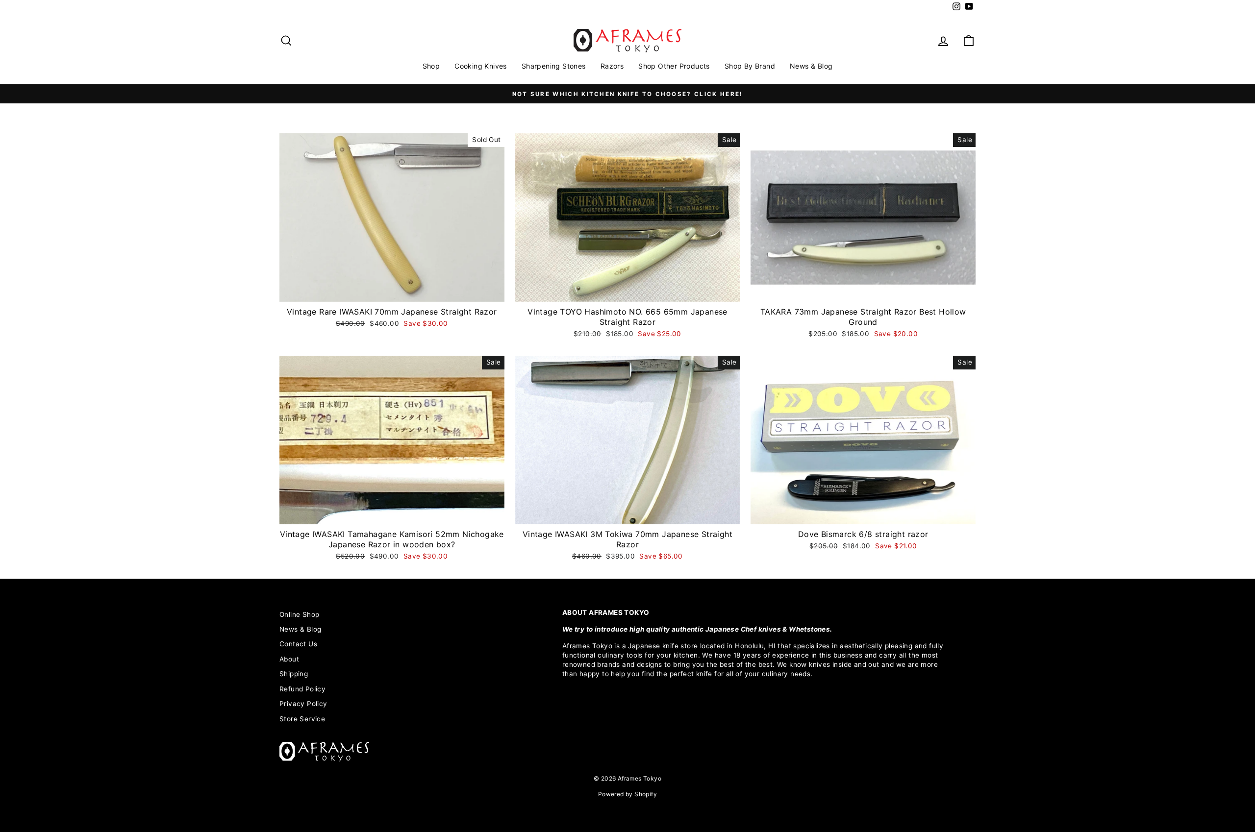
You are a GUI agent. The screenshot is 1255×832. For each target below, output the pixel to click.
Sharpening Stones (554, 66)
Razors (612, 66)
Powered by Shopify (627, 794)
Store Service (302, 719)
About (289, 659)
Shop (431, 66)
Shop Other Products (674, 66)
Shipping (293, 674)
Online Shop (299, 614)
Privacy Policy (303, 704)
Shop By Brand (750, 66)
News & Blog (811, 66)
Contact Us (298, 644)
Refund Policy (302, 689)
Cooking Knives (480, 66)
